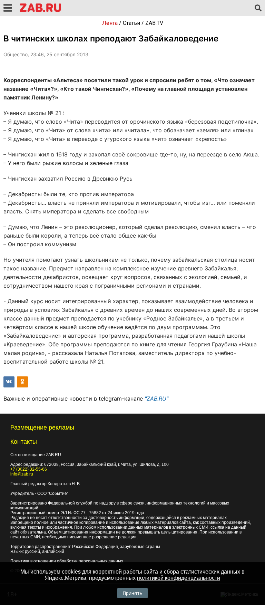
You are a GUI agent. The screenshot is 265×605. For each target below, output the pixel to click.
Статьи (131, 23)
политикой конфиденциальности (178, 578)
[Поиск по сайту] (258, 8)
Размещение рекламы (42, 427)
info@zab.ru (21, 474)
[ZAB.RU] (40, 11)
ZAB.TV (154, 23)
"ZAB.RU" (156, 398)
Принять (132, 593)
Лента (110, 23)
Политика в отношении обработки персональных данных (66, 561)
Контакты (23, 441)
